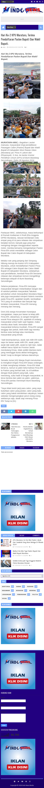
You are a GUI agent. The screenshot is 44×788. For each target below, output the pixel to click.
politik (35, 594)
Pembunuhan (21, 594)
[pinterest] (40, 1)
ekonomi (30, 586)
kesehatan (19, 590)
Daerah (18, 586)
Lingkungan (6, 594)
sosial (4, 598)
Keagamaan (6, 590)
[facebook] (32, 1)
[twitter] (34, 1)
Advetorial (6, 586)
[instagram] (42, 1)
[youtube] (37, 1)
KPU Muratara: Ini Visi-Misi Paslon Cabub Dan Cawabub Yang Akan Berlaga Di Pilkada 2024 (28, 542)
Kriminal (32, 590)
